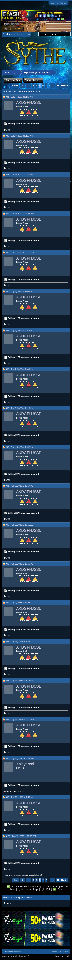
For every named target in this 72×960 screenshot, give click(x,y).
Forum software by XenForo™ (15, 956)
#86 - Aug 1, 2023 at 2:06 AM (19, 291)
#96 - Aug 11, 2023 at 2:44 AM (19, 680)
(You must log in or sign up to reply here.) (23, 875)
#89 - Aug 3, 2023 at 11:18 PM (19, 408)
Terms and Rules (63, 956)
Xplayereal (25, 764)
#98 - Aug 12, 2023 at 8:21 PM (20, 758)
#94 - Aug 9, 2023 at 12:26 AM (19, 602)
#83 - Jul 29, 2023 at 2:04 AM (19, 174)
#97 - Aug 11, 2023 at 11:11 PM (20, 719)
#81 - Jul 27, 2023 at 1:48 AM (19, 97)
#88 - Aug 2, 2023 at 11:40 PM (19, 369)
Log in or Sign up (58, 3)
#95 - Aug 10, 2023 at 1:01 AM (19, 641)
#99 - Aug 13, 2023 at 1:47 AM (19, 797)
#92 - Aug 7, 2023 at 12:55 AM (19, 525)
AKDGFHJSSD (28, 102)
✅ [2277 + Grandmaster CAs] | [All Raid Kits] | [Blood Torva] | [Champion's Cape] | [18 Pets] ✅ (37, 888)
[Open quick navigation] (68, 72)
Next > (64, 85)
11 (58, 85)
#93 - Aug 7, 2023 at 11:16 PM (19, 564)
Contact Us (56, 951)
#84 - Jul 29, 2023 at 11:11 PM (20, 213)
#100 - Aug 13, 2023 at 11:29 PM (21, 836)
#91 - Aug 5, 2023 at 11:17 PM (19, 486)
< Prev (15, 85)
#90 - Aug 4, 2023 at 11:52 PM (19, 447)
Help (65, 951)
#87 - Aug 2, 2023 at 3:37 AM (19, 330)
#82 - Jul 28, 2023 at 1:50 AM (19, 136)
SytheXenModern (12, 951)
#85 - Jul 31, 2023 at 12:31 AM (20, 252)
